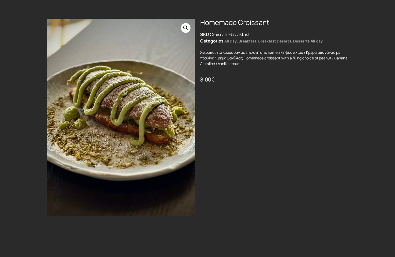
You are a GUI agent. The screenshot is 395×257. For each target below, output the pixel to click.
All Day (230, 41)
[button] (186, 28)
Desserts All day (308, 41)
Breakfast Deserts (274, 41)
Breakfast (247, 41)
